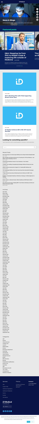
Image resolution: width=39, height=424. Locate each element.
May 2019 (4, 277)
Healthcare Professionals (7, 390)
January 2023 (5, 228)
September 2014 (6, 315)
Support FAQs (5, 386)
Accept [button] (28, 421)
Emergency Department (8, 349)
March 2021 (5, 252)
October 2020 (5, 260)
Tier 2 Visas (5, 369)
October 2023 (5, 217)
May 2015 (4, 303)
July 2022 (5, 231)
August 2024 (5, 208)
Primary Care (5, 363)
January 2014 (5, 326)
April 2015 (5, 304)
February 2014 (5, 324)
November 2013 (6, 329)
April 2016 (5, 289)
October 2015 (5, 295)
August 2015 (5, 298)
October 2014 (5, 314)
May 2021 (4, 249)
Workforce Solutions (7, 372)
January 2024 (5, 214)
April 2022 (5, 236)
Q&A (3, 366)
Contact (30, 381)
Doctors (4, 348)
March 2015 (5, 306)
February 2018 (5, 278)
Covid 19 (4, 345)
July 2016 (4, 288)
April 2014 (5, 321)
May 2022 (5, 234)
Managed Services (6, 355)
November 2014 (6, 312)
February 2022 (6, 239)
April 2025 (5, 202)
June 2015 (5, 301)
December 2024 (6, 205)
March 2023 (5, 225)
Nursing (4, 360)
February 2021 (5, 254)
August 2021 (5, 248)
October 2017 (5, 280)
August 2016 (5, 286)
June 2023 (5, 222)
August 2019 (5, 274)
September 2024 (6, 207)
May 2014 (4, 320)
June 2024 (5, 210)
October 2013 (5, 330)
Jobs (3, 384)
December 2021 (6, 242)
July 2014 (4, 317)
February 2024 (6, 213)
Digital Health (5, 346)
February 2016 (5, 292)
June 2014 (5, 318)
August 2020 (5, 263)
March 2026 (5, 193)
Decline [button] (33, 421)
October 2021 (5, 245)
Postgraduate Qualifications (8, 361)
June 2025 (5, 199)
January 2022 (5, 240)
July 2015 (4, 300)
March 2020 (5, 271)
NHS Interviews (6, 358)
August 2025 (5, 197)
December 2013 (6, 327)
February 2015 (5, 307)
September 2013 (6, 332)
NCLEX (4, 357)
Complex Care (5, 343)
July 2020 (5, 265)
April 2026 (5, 191)
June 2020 (5, 266)
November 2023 (6, 216)
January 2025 (5, 204)
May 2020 (5, 268)
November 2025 (6, 196)
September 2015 (6, 297)
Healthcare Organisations (7, 388)
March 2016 (5, 291)
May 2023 (5, 223)
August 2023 (5, 219)
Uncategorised (6, 371)
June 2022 (5, 233)
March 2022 (5, 237)
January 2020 (5, 272)
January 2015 (5, 309)
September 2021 (6, 246)
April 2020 (5, 269)
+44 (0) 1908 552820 (32, 383)
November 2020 (6, 259)
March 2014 (5, 323)
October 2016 (5, 283)
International (5, 352)
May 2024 (5, 211)
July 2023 (5, 220)
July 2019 (4, 275)
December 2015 (6, 294)
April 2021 (5, 251)
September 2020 (6, 262)
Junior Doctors (6, 354)
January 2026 (5, 194)
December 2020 (6, 257)
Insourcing (5, 351)
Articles (4, 340)
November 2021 (6, 243)
